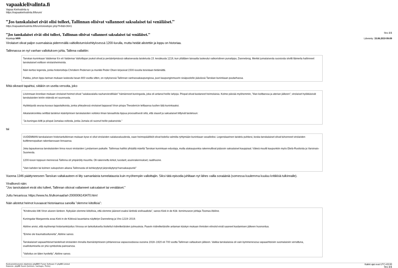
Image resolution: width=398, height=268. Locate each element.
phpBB (36, 264)
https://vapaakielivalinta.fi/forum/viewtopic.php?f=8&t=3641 (39, 26)
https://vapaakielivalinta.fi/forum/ (24, 12)
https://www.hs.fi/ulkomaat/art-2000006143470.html (62, 195)
